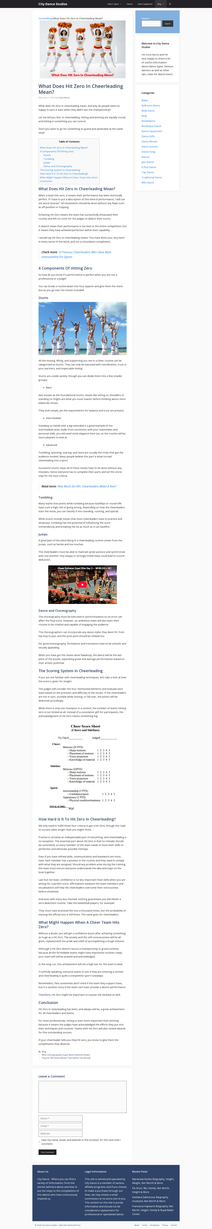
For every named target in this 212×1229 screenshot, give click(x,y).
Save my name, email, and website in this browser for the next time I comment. (81, 1141)
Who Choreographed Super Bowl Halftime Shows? (66, 1054)
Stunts (47, 155)
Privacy (165, 1225)
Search (145, 18)
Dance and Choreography (57, 166)
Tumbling (48, 158)
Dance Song (148, 151)
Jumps (46, 162)
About (136, 1225)
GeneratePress (73, 1225)
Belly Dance (148, 110)
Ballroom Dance (151, 105)
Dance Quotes (150, 146)
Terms (144, 1225)
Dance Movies (149, 141)
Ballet (145, 100)
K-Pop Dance (149, 167)
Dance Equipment (145, 4)
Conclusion (46, 181)
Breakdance (148, 121)
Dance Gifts (148, 136)
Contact (174, 1225)
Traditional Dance (152, 177)
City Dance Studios (53, 4)
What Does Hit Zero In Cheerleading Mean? (64, 147)
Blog (159, 4)
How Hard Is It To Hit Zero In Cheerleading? (64, 173)
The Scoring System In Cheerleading (60, 170)
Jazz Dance (148, 162)
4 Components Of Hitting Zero (57, 151)
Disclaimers (155, 1225)
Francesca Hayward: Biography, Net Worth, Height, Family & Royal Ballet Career (152, 1210)
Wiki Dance (148, 182)
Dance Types (113, 4)
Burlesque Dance (151, 126)
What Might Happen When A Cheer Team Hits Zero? (69, 177)
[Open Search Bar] (170, 4)
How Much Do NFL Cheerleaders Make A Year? (87, 486)
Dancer (130, 4)
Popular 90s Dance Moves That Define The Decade (66, 1057)
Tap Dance (148, 172)
